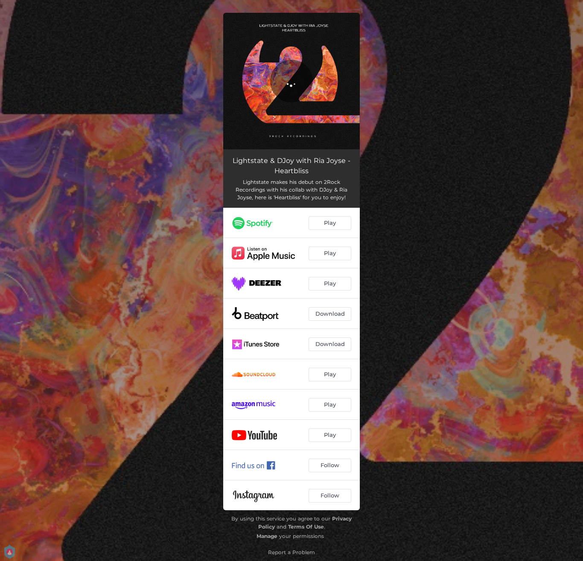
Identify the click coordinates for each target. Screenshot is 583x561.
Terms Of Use (306, 526)
